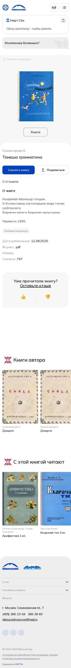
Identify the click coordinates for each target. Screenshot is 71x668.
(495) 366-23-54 (13, 614)
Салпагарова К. (14, 151)
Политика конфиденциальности (21, 658)
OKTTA (19, 664)
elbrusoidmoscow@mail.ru (19, 619)
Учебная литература (18, 59)
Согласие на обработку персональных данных (30, 654)
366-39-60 (35, 614)
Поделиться (55, 170)
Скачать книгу (18, 170)
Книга (35, 132)
